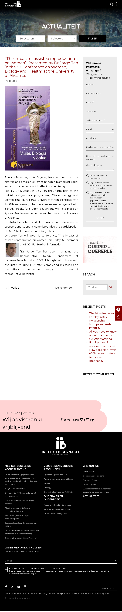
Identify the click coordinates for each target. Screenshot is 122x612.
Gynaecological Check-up (55, 474)
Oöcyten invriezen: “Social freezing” (21, 538)
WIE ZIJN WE (91, 466)
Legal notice (30, 593)
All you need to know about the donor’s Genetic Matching (103, 335)
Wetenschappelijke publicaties (57, 509)
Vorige (15, 287)
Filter (92, 38)
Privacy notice (47, 593)
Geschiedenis (89, 471)
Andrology (49, 483)
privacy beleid (99, 188)
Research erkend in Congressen (58, 505)
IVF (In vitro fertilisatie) (15, 488)
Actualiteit (91, 496)
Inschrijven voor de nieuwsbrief (98, 176)
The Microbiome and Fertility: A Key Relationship (102, 317)
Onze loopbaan (90, 484)
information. (55, 244)
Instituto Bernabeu (13, 4)
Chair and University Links (56, 513)
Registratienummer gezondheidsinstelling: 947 (83, 593)
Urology (47, 487)
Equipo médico (90, 480)
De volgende (63, 287)
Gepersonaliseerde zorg (93, 476)
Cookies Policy (13, 593)
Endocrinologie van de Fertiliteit (58, 492)
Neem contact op (77, 419)
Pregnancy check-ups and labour (59, 479)
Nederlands (106, 588)
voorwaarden (106, 185)
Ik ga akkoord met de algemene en (101, 185)
